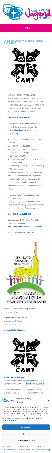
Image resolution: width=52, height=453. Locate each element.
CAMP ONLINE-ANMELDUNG (19, 117)
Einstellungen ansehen (26, 440)
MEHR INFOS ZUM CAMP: (14, 377)
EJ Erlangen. (38, 227)
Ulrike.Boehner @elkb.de (35, 384)
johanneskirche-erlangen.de (15, 330)
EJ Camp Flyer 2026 (31, 220)
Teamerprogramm (18, 227)
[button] (48, 400)
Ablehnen (26, 434)
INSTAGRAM (30, 233)
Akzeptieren (26, 427)
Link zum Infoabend (15, 130)
